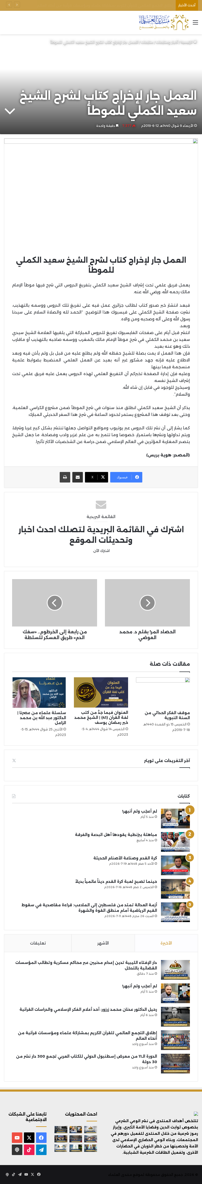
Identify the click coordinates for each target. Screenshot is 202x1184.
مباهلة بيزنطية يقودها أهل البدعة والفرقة (116, 834)
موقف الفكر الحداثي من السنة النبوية (167, 715)
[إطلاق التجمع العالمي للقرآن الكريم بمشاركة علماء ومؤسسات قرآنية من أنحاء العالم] (175, 1040)
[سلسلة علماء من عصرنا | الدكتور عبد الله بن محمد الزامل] (39, 692)
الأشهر (103, 943)
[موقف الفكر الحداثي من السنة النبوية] (163, 692)
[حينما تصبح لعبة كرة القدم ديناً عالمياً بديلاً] (175, 889)
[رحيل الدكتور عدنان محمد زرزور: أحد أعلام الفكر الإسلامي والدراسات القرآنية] (175, 1017)
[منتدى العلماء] (164, 22)
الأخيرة (166, 943)
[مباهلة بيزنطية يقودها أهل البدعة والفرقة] (175, 842)
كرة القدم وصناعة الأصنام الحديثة (125, 858)
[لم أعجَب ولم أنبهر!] (175, 818)
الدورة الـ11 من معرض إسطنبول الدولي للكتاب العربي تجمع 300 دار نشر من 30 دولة (106, 5)
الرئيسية (187, 42)
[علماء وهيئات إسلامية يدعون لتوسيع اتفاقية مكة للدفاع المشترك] (90, 1148)
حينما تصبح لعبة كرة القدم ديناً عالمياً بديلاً (116, 881)
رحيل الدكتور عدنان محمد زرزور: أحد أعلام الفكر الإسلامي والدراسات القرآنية (88, 1009)
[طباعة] (65, 477)
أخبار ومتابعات (167, 42)
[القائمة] (195, 24)
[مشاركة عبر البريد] (77, 477)
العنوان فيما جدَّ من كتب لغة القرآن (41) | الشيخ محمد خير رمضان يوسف (101, 717)
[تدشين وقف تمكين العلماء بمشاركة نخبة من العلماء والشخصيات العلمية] (60, 1138)
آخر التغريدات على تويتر (167, 760)
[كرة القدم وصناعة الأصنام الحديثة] (175, 865)
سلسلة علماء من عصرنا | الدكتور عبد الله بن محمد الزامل (41, 717)
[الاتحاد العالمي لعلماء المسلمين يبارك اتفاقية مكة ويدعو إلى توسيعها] (75, 1148)
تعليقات (38, 943)
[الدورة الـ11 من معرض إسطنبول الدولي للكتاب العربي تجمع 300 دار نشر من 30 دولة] (175, 1063)
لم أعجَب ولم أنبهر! (139, 811)
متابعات (147, 42)
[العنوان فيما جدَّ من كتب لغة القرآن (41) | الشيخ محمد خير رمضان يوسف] (101, 692)
